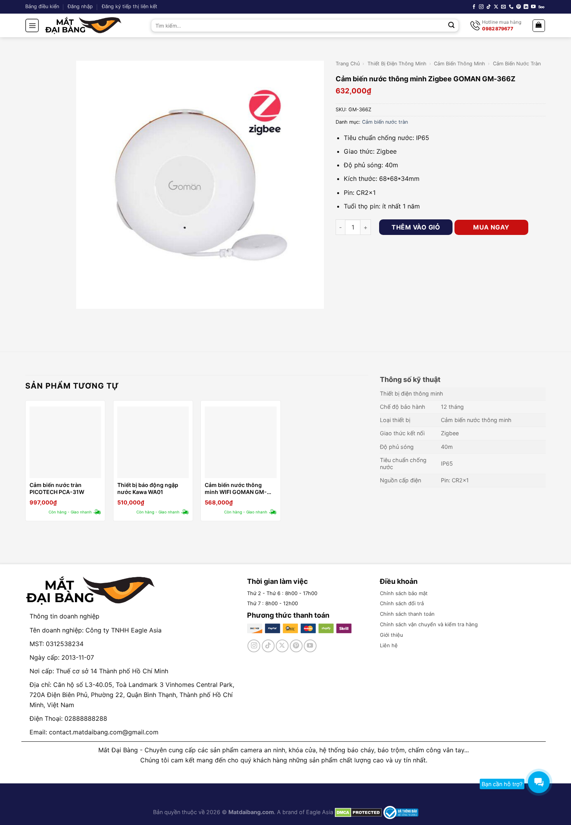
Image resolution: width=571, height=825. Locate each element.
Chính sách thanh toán (407, 614)
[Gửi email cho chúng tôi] (503, 7)
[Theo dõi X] (496, 7)
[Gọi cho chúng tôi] (511, 7)
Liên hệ (389, 645)
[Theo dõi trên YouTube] (533, 7)
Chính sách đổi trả (402, 603)
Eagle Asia (319, 812)
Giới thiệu (391, 635)
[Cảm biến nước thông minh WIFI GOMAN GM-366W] (240, 442)
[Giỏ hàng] (539, 25)
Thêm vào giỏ (416, 227)
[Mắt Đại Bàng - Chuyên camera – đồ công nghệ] (83, 25)
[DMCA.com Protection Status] (357, 812)
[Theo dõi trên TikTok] (488, 7)
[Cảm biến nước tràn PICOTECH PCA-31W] (65, 442)
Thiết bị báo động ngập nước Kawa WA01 (147, 488)
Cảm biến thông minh (459, 64)
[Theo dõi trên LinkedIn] (526, 7)
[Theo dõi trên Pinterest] (518, 7)
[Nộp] (451, 25)
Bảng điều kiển (42, 6)
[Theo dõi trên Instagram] (481, 7)
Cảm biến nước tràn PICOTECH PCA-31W (57, 488)
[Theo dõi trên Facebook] (474, 7)
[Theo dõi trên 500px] (541, 7)
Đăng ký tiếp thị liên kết (129, 6)
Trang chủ (348, 64)
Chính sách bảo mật (404, 593)
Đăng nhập (80, 6)
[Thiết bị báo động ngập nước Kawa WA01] (153, 442)
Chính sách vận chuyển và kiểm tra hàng (429, 624)
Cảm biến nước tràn (517, 64)
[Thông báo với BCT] (400, 812)
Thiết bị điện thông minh (397, 64)
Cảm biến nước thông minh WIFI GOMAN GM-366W (236, 489)
